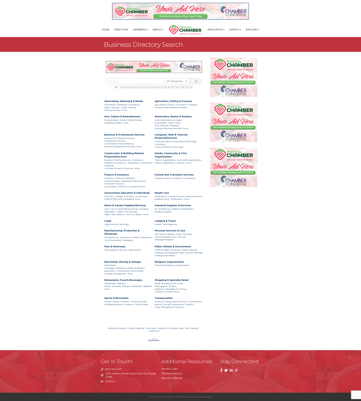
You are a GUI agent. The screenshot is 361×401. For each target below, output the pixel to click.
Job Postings (191, 328)
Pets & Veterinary (115, 246)
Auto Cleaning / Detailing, (167, 125)
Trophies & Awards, (164, 292)
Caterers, (121, 283)
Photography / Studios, (166, 286)
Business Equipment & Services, (119, 146)
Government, (141, 196)
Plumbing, (144, 209)
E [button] (132, 87)
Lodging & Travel (165, 221)
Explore (251, 29)
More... (125, 110)
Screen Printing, (128, 107)
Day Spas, (187, 234)
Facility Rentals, (134, 120)
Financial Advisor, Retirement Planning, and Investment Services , (125, 182)
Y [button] (188, 87)
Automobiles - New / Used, (167, 123)
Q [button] (165, 87)
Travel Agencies (169, 224)
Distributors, (146, 237)
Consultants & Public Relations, (119, 144)
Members (139, 29)
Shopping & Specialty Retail (171, 280)
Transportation (164, 298)
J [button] (145, 87)
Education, (129, 196)
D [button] (129, 87)
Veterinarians (134, 250)
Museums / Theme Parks (136, 304)
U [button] (177, 87)
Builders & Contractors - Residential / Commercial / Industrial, (128, 164)
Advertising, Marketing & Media (123, 101)
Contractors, (137, 160)
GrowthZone (206, 397)
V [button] (179, 87)
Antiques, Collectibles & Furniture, (171, 289)
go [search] (196, 81)
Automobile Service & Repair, (169, 120)
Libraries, (181, 163)
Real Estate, (110, 265)
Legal (107, 221)
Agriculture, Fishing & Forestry (173, 101)
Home (105, 29)
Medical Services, (193, 196)
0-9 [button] (116, 87)
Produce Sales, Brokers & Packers (171, 107)
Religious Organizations (169, 262)
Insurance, (109, 178)
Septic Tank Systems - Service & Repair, (123, 214)
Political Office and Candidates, (119, 199)
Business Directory (117, 328)
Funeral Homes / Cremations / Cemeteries (175, 178)
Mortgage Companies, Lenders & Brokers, (124, 268)
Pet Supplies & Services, (115, 250)
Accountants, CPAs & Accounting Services (124, 186)
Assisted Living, (162, 199)
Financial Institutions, (125, 178)
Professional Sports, (113, 304)
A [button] (121, 87)
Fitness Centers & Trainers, (117, 301)
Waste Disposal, (189, 250)
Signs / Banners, (112, 107)
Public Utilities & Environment (173, 246)
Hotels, (158, 224)
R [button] (168, 87)
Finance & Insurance (116, 174)
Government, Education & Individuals (127, 193)
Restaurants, (110, 283)
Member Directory (171, 373)
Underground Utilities (165, 255)
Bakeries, (147, 286)
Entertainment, (111, 120)
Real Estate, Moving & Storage (122, 262)
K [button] (148, 87)
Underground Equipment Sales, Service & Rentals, (179, 253)
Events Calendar (136, 328)
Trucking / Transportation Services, (171, 301)
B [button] (124, 87)
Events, (123, 120)
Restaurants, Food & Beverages (123, 280)
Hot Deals (151, 328)
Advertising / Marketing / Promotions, (122, 105)
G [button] (138, 87)
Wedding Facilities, (113, 123)
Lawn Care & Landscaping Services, (121, 209)
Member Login (169, 368)
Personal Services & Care (170, 230)
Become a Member (172, 378)
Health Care (162, 193)
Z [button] (191, 87)
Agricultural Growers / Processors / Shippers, (176, 105)
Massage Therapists (164, 239)
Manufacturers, (111, 237)
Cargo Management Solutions (169, 307)
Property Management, (115, 274)
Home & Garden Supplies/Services (125, 205)
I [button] (143, 87)
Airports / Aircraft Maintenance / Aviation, (174, 304)
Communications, (163, 147)
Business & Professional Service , (120, 138)
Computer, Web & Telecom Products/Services (171, 136)
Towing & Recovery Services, (168, 128)
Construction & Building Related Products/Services (124, 155)
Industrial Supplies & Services (173, 205)
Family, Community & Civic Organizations (171, 155)
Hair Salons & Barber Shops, (168, 234)
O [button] (160, 87)
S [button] (171, 87)
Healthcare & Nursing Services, (170, 196)
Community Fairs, (139, 301)
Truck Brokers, (195, 301)
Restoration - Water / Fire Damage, (121, 212)
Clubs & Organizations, (165, 160)
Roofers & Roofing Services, (117, 160)
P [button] (162, 87)
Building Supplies (163, 212)
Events (234, 29)
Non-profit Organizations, (189, 160)
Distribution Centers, (129, 237)
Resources (215, 29)
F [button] (135, 87)
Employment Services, (115, 141)
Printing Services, (112, 110)
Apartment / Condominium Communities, (124, 271)
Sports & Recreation (116, 298)
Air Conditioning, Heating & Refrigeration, (174, 209)
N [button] (157, 87)
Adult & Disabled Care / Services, (170, 237)
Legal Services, (111, 224)
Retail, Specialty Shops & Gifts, (169, 283)
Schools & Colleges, (113, 196)
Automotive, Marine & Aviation (173, 116)
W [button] (183, 87)
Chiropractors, (176, 199)
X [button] (186, 87)
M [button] (154, 87)
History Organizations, (165, 163)
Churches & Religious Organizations (172, 265)
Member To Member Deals (171, 328)
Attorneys (124, 224)
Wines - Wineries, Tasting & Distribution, (123, 286)
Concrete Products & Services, (119, 168)
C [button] (126, 87)
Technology (177, 147)
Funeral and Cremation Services (174, 174)
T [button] (174, 87)
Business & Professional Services (124, 134)
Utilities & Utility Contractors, (168, 250)
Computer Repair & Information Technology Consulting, (175, 142)
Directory (121, 29)
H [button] (141, 87)
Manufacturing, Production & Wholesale (121, 232)
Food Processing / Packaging (118, 240)
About (156, 29)
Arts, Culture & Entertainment (122, 116)
